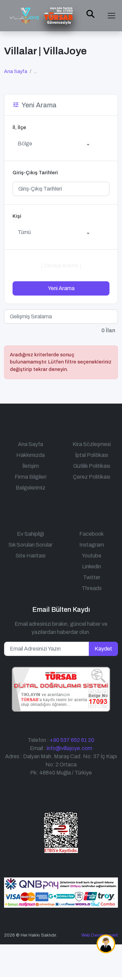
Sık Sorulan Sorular (30, 545)
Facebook (91, 534)
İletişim (30, 466)
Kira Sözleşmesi (92, 444)
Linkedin (91, 566)
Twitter (91, 577)
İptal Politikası (91, 455)
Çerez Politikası (91, 477)
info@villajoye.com (69, 748)
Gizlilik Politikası (91, 466)
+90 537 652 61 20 (72, 740)
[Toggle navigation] (111, 15)
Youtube (91, 555)
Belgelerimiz (30, 488)
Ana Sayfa (15, 71)
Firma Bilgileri (30, 477)
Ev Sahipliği (30, 534)
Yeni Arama (61, 288)
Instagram (91, 545)
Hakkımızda (30, 455)
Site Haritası (30, 555)
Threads (92, 588)
